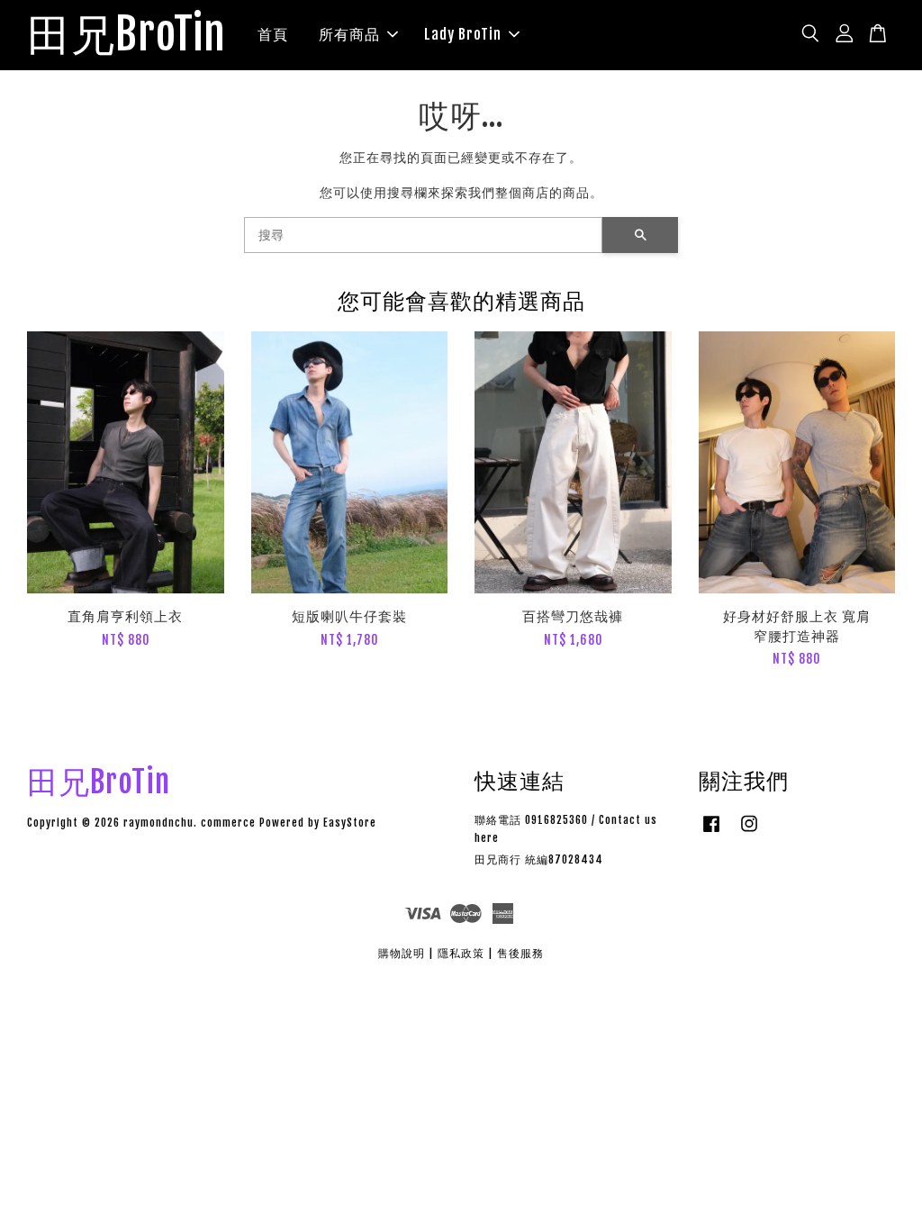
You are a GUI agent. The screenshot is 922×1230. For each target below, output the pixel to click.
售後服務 (520, 953)
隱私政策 (461, 953)
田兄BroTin (126, 35)
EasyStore (349, 822)
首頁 (273, 34)
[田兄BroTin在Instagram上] (749, 832)
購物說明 (401, 953)
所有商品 (349, 34)
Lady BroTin (463, 34)
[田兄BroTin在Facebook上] (711, 832)
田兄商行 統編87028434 (539, 859)
